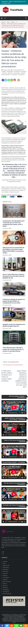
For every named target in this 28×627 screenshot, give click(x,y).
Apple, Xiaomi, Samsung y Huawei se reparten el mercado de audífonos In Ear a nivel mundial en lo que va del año (21, 379)
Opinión (23, 73)
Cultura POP (6, 565)
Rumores (5, 587)
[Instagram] (14, 79)
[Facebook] (3, 79)
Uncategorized (7, 593)
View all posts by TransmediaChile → (13, 365)
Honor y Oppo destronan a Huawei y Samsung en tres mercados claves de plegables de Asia (13, 276)
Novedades (16, 73)
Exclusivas (17, 71)
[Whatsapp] (8, 79)
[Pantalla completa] (24, 413)
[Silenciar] (22, 413)
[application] (14, 407)
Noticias (10, 73)
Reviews (5, 585)
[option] (18, 2)
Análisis (3, 71)
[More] (18, 79)
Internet (4, 73)
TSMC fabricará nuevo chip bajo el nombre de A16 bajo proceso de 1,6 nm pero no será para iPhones (13, 349)
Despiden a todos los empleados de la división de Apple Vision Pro (14, 325)
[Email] (11, 79)
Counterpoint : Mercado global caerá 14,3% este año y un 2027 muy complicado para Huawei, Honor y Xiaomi (13, 223)
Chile (4, 563)
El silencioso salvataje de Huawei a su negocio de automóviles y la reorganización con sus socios (14, 301)
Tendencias (21, 74)
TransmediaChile (17, 70)
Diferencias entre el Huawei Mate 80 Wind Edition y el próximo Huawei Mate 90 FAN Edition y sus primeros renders (13, 250)
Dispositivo (10, 71)
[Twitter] (6, 79)
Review (5, 583)
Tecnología (14, 74)
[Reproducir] (3, 413)
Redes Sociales (5, 74)
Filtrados (23, 71)
